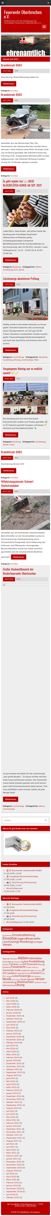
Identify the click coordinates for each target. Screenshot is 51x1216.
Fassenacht (18, 967)
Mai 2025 (10, 1027)
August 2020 (12, 1170)
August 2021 (12, 1141)
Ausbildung (8, 270)
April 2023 (11, 1084)
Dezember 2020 (13, 1161)
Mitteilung (37, 976)
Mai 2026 (10, 1001)
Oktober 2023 (12, 1069)
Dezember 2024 (13, 1036)
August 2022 (12, 1108)
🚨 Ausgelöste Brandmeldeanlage (22, 876)
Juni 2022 (10, 1114)
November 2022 (13, 1099)
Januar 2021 (12, 1158)
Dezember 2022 (13, 1096)
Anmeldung (16, 962)
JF (43, 970)
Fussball (28, 967)
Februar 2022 (12, 1123)
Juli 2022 (10, 1111)
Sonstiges (38, 942)
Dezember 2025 (13, 1015)
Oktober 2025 (12, 1018)
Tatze (36, 360)
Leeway (36, 1212)
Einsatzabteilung (23, 935)
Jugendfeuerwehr (28, 938)
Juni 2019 (10, 1194)
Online (14, 979)
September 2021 (14, 1138)
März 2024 (11, 1054)
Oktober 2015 (12, 1197)
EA (24, 964)
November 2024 (13, 1039)
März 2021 (11, 1152)
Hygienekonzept (27, 970)
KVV (4, 976)
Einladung (6, 967)
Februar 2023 (12, 1090)
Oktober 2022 (12, 1102)
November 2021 (13, 1132)
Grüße (17, 970)
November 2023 (13, 1066)
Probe (11, 444)
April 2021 (11, 1149)
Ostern (18, 979)
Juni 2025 (10, 1024)
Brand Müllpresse (14, 888)
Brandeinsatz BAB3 (11, 65)
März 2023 (11, 1087)
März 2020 (11, 1179)
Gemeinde (8, 970)
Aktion (38, 267)
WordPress (24, 1212)
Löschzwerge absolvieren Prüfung (21, 278)
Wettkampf (37, 982)
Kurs (16, 270)
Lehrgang (9, 976)
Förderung (35, 967)
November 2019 (13, 1188)
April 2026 (11, 1004)
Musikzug (17, 267)
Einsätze (14, 90)
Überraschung (9, 985)
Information (38, 970)
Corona (13, 964)
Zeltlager (44, 982)
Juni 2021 (10, 1147)
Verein (7, 944)
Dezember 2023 (13, 1063)
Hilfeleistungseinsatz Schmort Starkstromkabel (17, 483)
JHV (5, 973)
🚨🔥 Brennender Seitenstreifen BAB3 (24, 870)
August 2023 (12, 1075)
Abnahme (43, 357)
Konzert (36, 973)
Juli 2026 (10, 998)
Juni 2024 (10, 1045)
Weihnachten (25, 982)
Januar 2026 (12, 1012)
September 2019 (14, 1191)
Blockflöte (6, 964)
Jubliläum (12, 973)
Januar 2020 (12, 1185)
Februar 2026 (12, 1010)
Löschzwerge (18, 357)
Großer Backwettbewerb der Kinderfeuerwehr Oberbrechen (19, 571)
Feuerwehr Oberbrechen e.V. (23, 14)
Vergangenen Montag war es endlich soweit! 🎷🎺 (22, 370)
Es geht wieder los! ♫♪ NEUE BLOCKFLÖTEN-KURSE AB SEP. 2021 (22, 183)
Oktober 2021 (12, 1135)
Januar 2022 (12, 1126)
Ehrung (17, 360)
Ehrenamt (32, 964)
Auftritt (24, 961)
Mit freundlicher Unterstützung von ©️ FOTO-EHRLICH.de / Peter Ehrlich (25, 1205)
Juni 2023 (10, 1078)
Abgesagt (6, 959)
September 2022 (14, 1105)
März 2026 (11, 1007)
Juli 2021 (10, 1144)
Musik (21, 270)
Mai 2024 (10, 1048)
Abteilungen (13, 959)
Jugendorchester (24, 973)
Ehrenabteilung (7, 935)
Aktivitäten (35, 958)
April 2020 (11, 1176)
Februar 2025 (12, 1030)
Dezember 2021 (13, 1129)
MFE (32, 976)
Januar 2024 (12, 1060)
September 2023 (14, 1072)
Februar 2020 (12, 1182)
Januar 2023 (12, 1093)
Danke (20, 964)
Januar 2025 (12, 1033)
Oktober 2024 (12, 1042)
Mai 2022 (10, 1117)
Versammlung (9, 982)
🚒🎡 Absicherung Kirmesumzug (21, 882)
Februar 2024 (12, 1057)
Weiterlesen (8, 83)
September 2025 (14, 1021)
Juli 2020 (10, 1173)
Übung (20, 985)
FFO (16, 71)
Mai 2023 (10, 1081)
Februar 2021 (12, 1155)
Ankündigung (8, 962)
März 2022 (11, 1120)
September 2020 (14, 1167)
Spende (30, 979)
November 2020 (13, 1164)
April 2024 (11, 1051)
